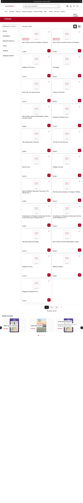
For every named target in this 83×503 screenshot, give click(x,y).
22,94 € (24, 226)
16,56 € (55, 151)
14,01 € (55, 76)
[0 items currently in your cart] (77, 6)
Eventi (75, 14)
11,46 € (24, 51)
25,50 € (24, 126)
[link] (67, 6)
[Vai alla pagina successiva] (61, 307)
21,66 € (24, 201)
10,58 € (55, 176)
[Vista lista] (79, 26)
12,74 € (24, 76)
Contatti (75, 16)
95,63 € (55, 101)
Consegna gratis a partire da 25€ (41, 1)
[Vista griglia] (75, 26)
